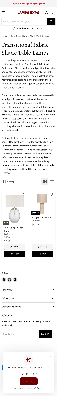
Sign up (45, 334)
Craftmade (8, 234)
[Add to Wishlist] (23, 194)
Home (4, 36)
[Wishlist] (46, 12)
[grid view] (44, 181)
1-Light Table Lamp (41, 217)
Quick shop (14, 246)
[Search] (51, 21)
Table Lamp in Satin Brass (14, 229)
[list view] (51, 181)
